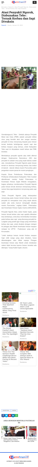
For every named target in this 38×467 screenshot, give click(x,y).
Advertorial (6, 410)
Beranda (4, 7)
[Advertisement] (19, 46)
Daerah (10, 7)
